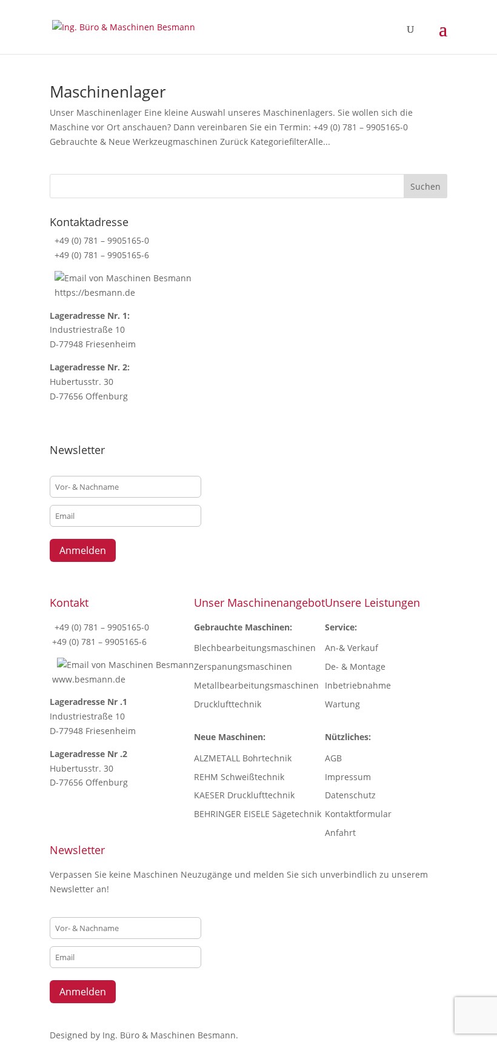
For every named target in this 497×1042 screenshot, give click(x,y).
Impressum (348, 777)
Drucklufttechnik (227, 704)
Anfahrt (340, 832)
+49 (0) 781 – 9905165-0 (100, 240)
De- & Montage (355, 666)
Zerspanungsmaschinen (243, 666)
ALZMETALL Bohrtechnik (243, 758)
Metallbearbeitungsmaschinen (256, 685)
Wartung (342, 704)
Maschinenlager (108, 91)
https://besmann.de (93, 292)
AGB (333, 758)
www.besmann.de (88, 679)
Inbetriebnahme (358, 685)
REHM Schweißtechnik (239, 777)
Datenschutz (350, 795)
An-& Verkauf (351, 647)
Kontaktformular (358, 814)
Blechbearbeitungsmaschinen (255, 647)
